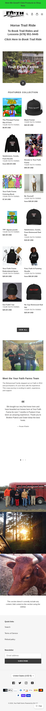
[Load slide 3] (25, 460)
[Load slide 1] (20, 460)
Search (7, 627)
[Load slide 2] (23, 460)
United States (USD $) (22, 676)
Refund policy (10, 639)
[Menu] (42, 14)
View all (23, 330)
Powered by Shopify (31, 703)
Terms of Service (11, 633)
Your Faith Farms (19, 703)
